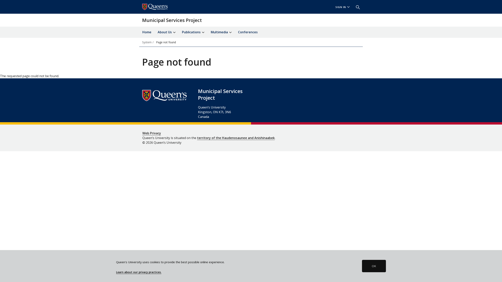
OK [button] (374, 266)
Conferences (248, 32)
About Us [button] (165, 32)
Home (146, 32)
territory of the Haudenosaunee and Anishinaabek (236, 138)
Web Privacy (151, 133)
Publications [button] (191, 32)
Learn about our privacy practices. (138, 272)
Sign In (341, 7)
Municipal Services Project (172, 20)
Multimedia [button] (220, 32)
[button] (356, 7)
